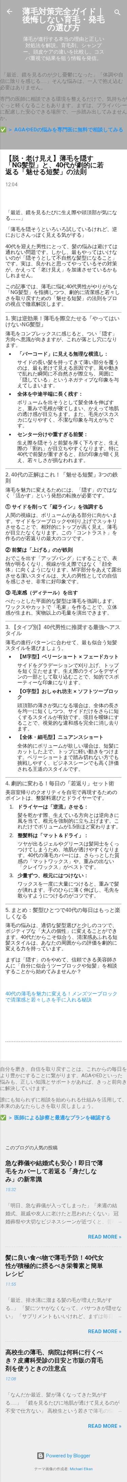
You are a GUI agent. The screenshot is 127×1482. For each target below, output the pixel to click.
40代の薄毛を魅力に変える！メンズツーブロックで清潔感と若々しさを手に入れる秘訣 (61, 996)
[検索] (117, 13)
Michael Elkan (81, 1469)
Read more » (105, 1237)
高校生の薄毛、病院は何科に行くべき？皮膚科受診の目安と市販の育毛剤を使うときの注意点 (54, 1360)
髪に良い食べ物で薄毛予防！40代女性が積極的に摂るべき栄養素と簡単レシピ (54, 1265)
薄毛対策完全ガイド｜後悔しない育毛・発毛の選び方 (63, 19)
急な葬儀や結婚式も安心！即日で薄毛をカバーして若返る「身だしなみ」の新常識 (54, 1171)
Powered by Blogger (67, 1456)
